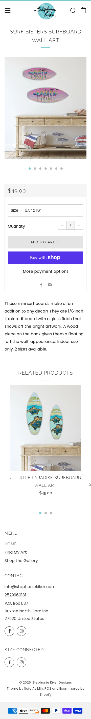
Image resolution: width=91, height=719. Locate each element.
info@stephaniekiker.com (30, 587)
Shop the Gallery (21, 560)
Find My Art (16, 552)
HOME (10, 544)
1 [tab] (40, 513)
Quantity (16, 226)
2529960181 (15, 595)
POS (47, 688)
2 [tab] (45, 513)
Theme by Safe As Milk (25, 688)
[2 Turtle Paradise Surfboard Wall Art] (45, 428)
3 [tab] (51, 513)
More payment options (46, 271)
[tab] (30, 168)
